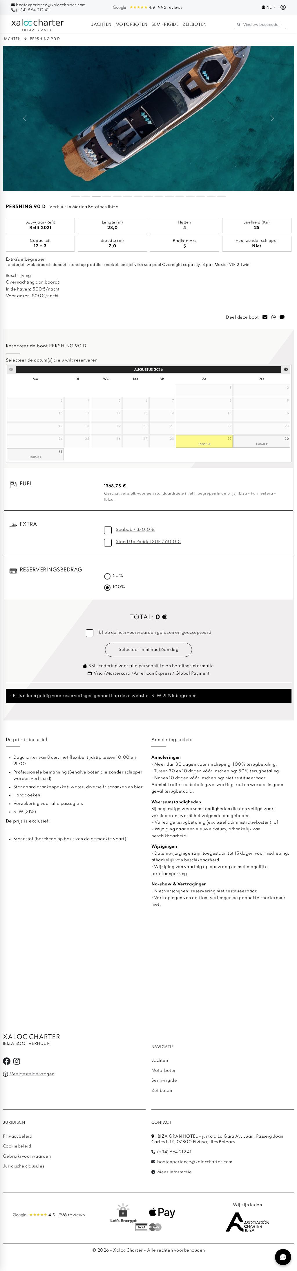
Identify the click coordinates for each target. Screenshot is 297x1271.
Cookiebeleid (17, 1146)
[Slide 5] (117, 196)
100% (119, 587)
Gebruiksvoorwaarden (27, 1156)
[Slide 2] (86, 196)
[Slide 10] (169, 196)
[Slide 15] (221, 196)
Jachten (101, 25)
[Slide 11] (179, 196)
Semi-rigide (165, 25)
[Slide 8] (148, 196)
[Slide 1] (75, 196)
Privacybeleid (17, 1136)
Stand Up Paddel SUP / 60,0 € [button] (148, 542)
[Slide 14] (211, 196)
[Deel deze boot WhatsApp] (273, 318)
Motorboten (131, 25)
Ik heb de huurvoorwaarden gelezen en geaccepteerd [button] (154, 633)
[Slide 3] (96, 196)
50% (118, 576)
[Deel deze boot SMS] (282, 318)
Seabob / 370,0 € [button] (135, 530)
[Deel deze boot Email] (265, 318)
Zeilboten (194, 25)
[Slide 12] (190, 196)
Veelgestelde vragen (32, 1074)
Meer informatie (174, 1172)
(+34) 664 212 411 (32, 10)
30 (287, 438)
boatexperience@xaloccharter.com (50, 5)
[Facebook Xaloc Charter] (7, 1063)
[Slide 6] (127, 196)
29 (229, 438)
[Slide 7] (138, 196)
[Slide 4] (106, 196)
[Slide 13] (200, 196)
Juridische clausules (23, 1166)
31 (61, 451)
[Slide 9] (159, 196)
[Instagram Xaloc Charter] (16, 1063)
